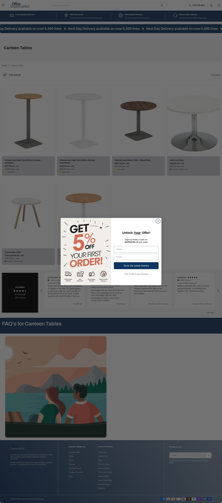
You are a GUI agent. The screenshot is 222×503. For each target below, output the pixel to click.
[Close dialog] (158, 221)
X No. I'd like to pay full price (136, 274)
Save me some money (136, 265)
